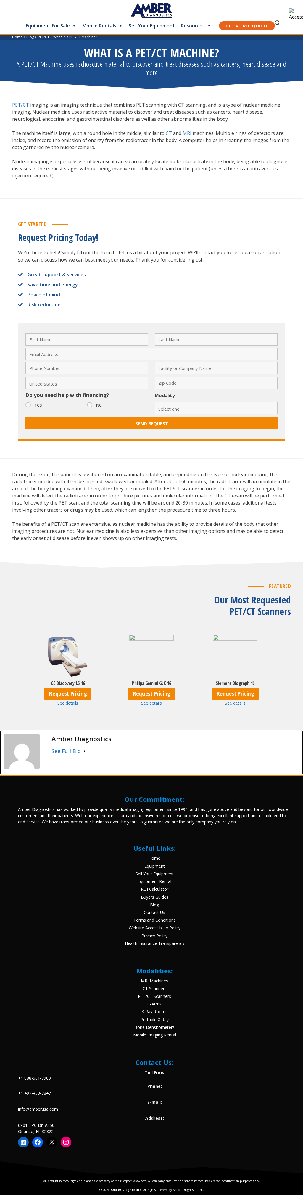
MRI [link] (187, 133)
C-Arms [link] (154, 1004)
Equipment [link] (154, 866)
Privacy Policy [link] (154, 935)
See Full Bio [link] (66, 751)
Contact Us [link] (154, 912)
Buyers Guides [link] (154, 897)
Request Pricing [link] (68, 693)
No (99, 405)
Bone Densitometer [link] (153, 1027)
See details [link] (67, 703)
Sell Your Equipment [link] (152, 25)
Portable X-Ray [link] (154, 1019)
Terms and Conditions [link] (154, 920)
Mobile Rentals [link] (99, 25)
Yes (38, 405)
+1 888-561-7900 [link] (34, 1078)
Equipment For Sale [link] (48, 25)
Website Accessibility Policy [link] (154, 927)
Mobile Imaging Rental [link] (154, 1035)
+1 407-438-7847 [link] (34, 1093)
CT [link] (169, 133)
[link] (296, 14)
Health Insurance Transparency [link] (154, 943)
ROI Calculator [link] (154, 889)
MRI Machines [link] (154, 981)
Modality (165, 395)
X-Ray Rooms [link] (154, 1011)
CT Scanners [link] (155, 988)
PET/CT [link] (20, 105)
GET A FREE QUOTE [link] (246, 26)
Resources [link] (193, 25)
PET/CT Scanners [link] (154, 996)
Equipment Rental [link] (154, 881)
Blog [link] (154, 904)
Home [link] (154, 858)
